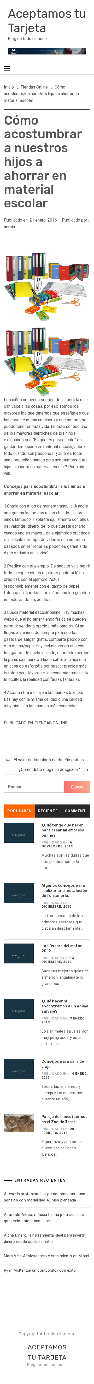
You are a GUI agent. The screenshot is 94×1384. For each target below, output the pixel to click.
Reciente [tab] (48, 811)
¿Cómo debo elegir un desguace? (49, 769)
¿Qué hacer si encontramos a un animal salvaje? (66, 1006)
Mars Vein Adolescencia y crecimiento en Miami (46, 1256)
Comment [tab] (75, 811)
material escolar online (40, 612)
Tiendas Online (51, 722)
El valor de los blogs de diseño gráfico (49, 759)
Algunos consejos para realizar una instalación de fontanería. (64, 890)
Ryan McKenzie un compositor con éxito (41, 1270)
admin (9, 226)
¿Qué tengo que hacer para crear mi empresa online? (63, 830)
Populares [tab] (19, 811)
